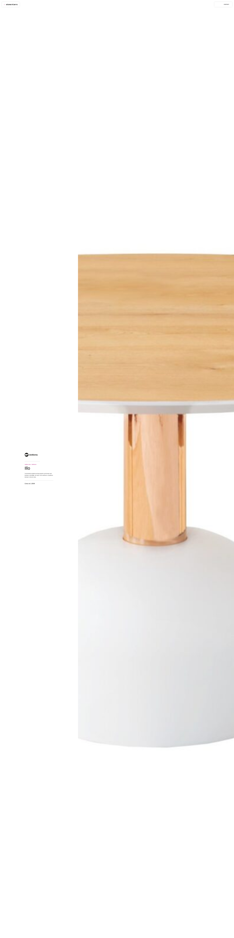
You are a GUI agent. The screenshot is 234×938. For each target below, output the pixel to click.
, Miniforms (33, 464)
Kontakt (226, 4)
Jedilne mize (28, 464)
